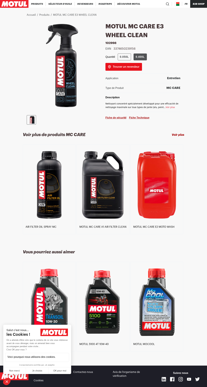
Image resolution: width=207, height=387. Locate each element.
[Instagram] (180, 379)
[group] (132, 57)
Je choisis (37, 370)
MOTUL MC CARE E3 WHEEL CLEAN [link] (75, 15)
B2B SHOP (198, 4)
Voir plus (178, 134)
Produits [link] (44, 15)
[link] (105, 4)
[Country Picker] (177, 4)
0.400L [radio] (140, 56)
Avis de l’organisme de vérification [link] (126, 374)
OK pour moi (59, 370)
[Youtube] (189, 379)
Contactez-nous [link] (83, 372)
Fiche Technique (139, 117)
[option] (50, 185)
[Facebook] (172, 379)
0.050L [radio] (124, 56)
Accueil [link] (31, 15)
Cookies (39, 380)
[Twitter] (197, 379)
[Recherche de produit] (167, 4)
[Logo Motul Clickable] (14, 4)
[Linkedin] (164, 379)
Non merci (14, 370)
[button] (7, 381)
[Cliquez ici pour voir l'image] (31, 120)
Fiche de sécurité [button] (115, 117)
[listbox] (103, 193)
